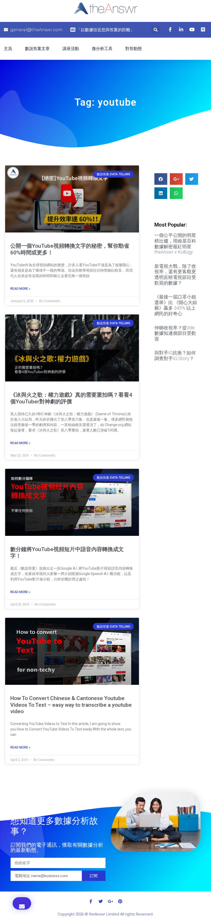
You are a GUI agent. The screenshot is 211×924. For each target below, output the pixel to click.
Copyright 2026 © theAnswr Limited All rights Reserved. (106, 914)
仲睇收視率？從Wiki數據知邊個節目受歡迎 (175, 333)
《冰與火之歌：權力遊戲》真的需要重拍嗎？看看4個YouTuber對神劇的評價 (71, 398)
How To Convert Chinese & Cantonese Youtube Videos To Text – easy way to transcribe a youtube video (71, 704)
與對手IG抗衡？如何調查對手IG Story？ (175, 355)
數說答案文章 (37, 48)
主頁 (8, 48)
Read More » (20, 288)
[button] (22, 903)
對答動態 (133, 48)
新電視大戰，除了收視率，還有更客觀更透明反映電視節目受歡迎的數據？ (175, 274)
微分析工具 (102, 48)
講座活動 (71, 48)
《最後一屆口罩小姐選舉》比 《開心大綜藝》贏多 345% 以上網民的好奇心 (175, 305)
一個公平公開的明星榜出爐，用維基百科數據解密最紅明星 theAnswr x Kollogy (175, 243)
